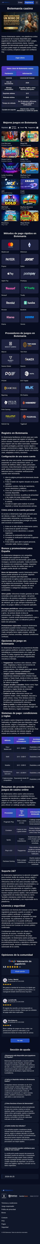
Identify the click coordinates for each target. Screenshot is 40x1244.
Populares (5, 127)
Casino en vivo (14, 127)
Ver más (20, 1040)
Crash (22, 127)
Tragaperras (32, 127)
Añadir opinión (20, 971)
